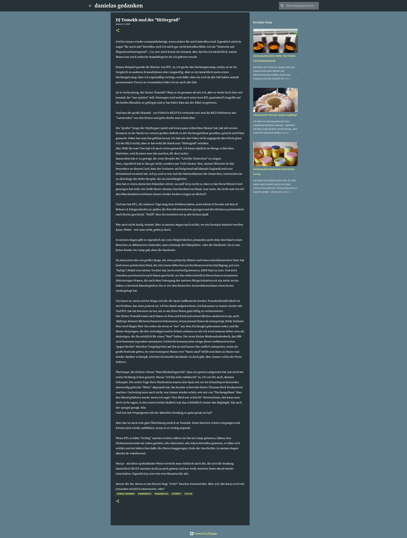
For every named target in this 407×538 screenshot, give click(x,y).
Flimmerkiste (144, 494)
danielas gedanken (119, 6)
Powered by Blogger (205, 533)
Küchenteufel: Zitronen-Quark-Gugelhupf (275, 115)
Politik (188, 494)
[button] (118, 30)
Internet (176, 494)
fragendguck (161, 494)
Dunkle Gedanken (126, 494)
